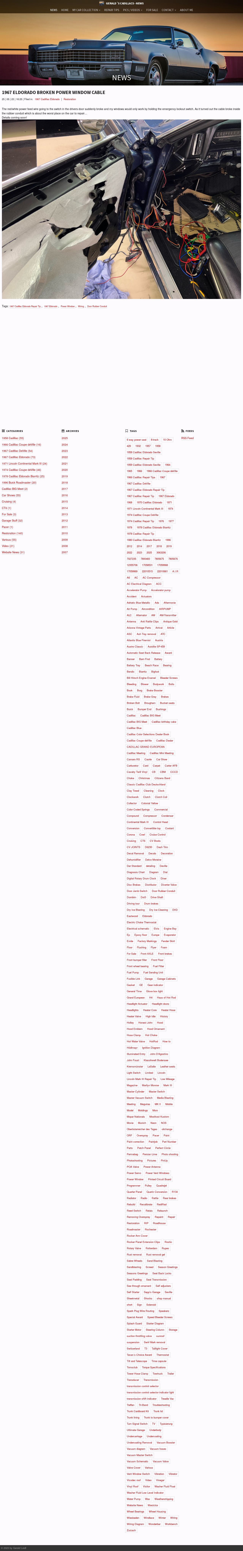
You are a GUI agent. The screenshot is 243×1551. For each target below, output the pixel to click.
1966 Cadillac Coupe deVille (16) (21, 444)
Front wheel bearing (137, 966)
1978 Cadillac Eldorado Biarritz (154, 527)
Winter (162, 1517)
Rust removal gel (155, 1254)
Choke (130, 778)
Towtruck (158, 1373)
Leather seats (167, 1066)
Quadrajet (161, 1185)
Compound (133, 815)
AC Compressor (151, 577)
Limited (149, 1072)
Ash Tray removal (146, 634)
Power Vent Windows (157, 1173)
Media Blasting (165, 1098)
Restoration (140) (12, 533)
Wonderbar (154, 1524)
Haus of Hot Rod (166, 997)
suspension (133, 1342)
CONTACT (168, 10)
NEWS (53, 10)
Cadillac (131, 715)
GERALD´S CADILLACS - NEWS (125, 3)
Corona (131, 834)
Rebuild (131, 1204)
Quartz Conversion (157, 1192)
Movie (130, 1123)
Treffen (130, 1405)
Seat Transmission (156, 1279)
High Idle (150, 1016)
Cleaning (148, 790)
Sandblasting (134, 1267)
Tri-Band (143, 1405)
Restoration (70, 99)
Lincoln (161, 1072)
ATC (163, 634)
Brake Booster (155, 690)
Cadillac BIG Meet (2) (15, 489)
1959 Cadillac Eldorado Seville (143, 464)
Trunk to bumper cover (156, 1417)
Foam (164, 947)
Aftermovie (170, 602)
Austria (159, 640)
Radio (144, 1198)
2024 (65, 444)
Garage (149, 978)
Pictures (151, 1160)
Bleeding (131, 684)
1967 (162, 477)
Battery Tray (133, 665)
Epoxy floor (140, 935)
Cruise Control (158, 834)
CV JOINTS (133, 847)
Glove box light (154, 991)
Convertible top (152, 828)
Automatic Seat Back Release (143, 653)
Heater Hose (168, 1010)
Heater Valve (134, 1016)
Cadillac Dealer (164, 740)
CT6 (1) (6, 508)
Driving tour (133, 903)
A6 (128, 577)
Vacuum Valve (161, 1461)
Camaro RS (133, 759)
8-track (155, 439)
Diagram (154, 872)
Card (145, 765)
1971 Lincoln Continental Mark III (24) (24, 463)
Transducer (133, 1380)
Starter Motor (134, 1329)
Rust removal (134, 1254)
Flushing (141, 947)
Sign (139, 1304)
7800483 (145, 558)
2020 (65, 470)
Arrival (159, 627)
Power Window (68, 306)
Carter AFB (171, 765)
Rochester (150, 1229)
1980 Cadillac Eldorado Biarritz (144, 540)
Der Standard (134, 866)
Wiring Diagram (135, 1524)
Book (130, 690)
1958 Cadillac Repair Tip (140, 458)
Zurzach (131, 1530)
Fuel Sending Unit (153, 972)
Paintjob (153, 1141)
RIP (146, 1223)
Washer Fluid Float (165, 1486)
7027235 (131, 558)
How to (166, 1041)
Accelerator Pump (137, 590)
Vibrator (173, 1474)
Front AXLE (147, 953)
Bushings (161, 709)
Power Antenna (152, 1166)
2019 (65, 476)
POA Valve (133, 1166)
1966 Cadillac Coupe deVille (162, 471)
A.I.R (175, 571)
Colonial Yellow (149, 803)
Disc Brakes (133, 884)
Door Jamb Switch (137, 891)
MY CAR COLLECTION (85, 10)
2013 (65, 514)
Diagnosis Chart (136, 872)
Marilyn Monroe (150, 1085)
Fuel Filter (158, 966)
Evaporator (170, 935)
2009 (65, 540)
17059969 (132, 571)
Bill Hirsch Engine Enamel (141, 678)
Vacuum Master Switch (139, 1455)
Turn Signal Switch (137, 1423)
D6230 (148, 847)
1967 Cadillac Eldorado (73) (19, 457)
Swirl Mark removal (154, 1342)
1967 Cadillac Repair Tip (140, 496)
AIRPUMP (165, 609)
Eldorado (147, 916)
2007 (65, 552)
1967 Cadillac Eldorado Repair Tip (25, 306)
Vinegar (160, 1480)
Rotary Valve (134, 1248)
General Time (134, 991)
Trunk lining (133, 1417)
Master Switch (157, 1091)
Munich (142, 1123)
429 (129, 446)
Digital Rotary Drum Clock (141, 878)
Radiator (131, 1198)
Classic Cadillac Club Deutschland (146, 784)
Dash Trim (162, 847)
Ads (157, 602)
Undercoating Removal (139, 1442)
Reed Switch (134, 1210)
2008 (65, 546)
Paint (166, 1135)
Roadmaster (133, 1229)
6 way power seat (136, 439)
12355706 (132, 565)
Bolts (171, 684)
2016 (65, 495)
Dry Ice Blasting (136, 909)
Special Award (135, 1317)
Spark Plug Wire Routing (140, 1311)
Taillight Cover (159, 1348)
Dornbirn (131, 897)
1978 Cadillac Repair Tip (140, 533)
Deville (163, 866)
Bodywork (158, 684)
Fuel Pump (133, 972)
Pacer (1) (7, 527)
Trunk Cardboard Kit (138, 1411)
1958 (157, 446)
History (164, 1016)
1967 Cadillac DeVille (138, 483)
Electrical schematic (138, 928)
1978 (129, 527)
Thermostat (162, 1355)
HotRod (153, 1041)
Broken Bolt (133, 703)
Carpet (156, 765)
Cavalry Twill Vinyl (137, 772)
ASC (129, 634)
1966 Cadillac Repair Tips (141, 477)
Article (170, 627)
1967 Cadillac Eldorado (47, 99)
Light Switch (133, 1072)
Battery (158, 659)
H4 (150, 997)
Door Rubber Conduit (97, 306)
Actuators (146, 596)
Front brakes (165, 953)
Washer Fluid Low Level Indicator (145, 1492)
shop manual (164, 1298)
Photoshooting (135, 1160)
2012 (65, 520)
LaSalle (152, 1066)
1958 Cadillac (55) (13, 438)
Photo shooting (170, 1154)
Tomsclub (132, 1367)
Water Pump (133, 1499)
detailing (150, 866)
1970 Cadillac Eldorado (149, 502)
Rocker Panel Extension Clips (143, 1242)
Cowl (142, 834)
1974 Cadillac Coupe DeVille (142, 515)
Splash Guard (134, 1323)
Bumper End (144, 709)
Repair (171, 1217)
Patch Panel (144, 1148)
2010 (65, 533)
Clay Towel (133, 790)
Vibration (159, 1474)
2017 (65, 489)
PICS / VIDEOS (131, 10)
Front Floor (157, 960)
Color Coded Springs (138, 809)
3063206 (161, 552)
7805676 (173, 558)
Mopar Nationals (136, 1116)
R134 (175, 1192)
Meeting (131, 1104)
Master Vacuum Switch (139, 1098)
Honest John (145, 1022)
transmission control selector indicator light (150, 1392)
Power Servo (134, 1173)
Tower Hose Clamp (137, 1373)
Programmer (133, 1185)
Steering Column (155, 1329)
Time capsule (158, 1361)
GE (141, 985)
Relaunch (162, 1210)
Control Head (160, 822)
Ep (128, 935)
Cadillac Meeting (136, 753)
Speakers (164, 1311)
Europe (155, 935)
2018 (65, 482)
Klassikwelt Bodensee (156, 1060)
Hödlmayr (132, 1047)
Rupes (165, 1248)
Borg (139, 690)
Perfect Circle (162, 1148)
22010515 (147, 571)
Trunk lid (158, 1411)
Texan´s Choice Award (139, 1355)
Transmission (151, 1380)
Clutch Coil (161, 797)
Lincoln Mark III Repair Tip (141, 1079)
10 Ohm (167, 439)
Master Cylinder (135, 1091)
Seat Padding (134, 1279)
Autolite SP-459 (156, 646)
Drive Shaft (157, 897)
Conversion (133, 828)
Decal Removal (135, 853)
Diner (163, 878)
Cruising (131, 841)
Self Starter (133, 1292)
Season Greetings (168, 1267)
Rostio (168, 1242)
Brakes (165, 696)
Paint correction (135, 1141)
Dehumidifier (134, 859)
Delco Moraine (153, 859)
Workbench (171, 1524)
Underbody (155, 1430)
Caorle (148, 759)
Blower (144, 684)
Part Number (169, 1141)
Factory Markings (147, 941)
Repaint (159, 1217)
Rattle (155, 1198)
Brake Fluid (133, 696)
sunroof (160, 1336)
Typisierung (166, 1423)
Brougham (149, 703)
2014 (65, 508)
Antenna (131, 621)
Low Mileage (167, 1079)
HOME (65, 10)
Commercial (161, 809)
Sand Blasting (154, 1260)
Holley (130, 1022)
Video (148, 1480)
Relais (149, 1210)
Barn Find (144, 659)
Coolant (169, 828)
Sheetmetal (133, 1298)
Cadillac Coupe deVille (139, 740)
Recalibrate (146, 1204)
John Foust (133, 1060)
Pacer (156, 1135)
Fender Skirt (168, 941)
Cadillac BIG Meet (150, 715)
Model (130, 1110)
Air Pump (132, 609)
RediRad (161, 1204)
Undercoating (154, 1436)
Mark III (167, 1085)
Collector (132, 803)
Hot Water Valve (136, 1041)
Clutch (146, 797)
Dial (165, 872)
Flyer (153, 947)
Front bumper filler (137, 960)
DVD (175, 909)
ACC (159, 584)
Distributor (150, 884)
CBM (163, 772)
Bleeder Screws (169, 678)
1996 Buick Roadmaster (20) (19, 482)
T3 (145, 1348)
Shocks (148, 1298)
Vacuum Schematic (137, 1461)
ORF (129, 1135)
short (129, 1304)
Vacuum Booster (166, 1442)
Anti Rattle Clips (149, 621)
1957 (148, 446)
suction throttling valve (139, 1336)
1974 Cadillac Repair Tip (140, 521)
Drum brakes (151, 903)
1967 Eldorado (50, 306)
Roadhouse (159, 1223)
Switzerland (133, 1348)
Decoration (167, 853)
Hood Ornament (156, 1029)
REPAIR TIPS (111, 10)
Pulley (148, 1185)
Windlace (149, 1517)
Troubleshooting (161, 1405)
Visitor (146, 1486)
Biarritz (143, 671)
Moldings (143, 1110)
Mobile (169, 1104)
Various (149, 1467)
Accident (131, 596)
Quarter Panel (134, 1192)
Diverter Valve (169, 884)
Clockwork (133, 797)
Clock (161, 790)
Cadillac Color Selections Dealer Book (148, 734)
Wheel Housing (157, 1511)
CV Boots (155, 841)
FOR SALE (152, 10)
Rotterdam (151, 1248)
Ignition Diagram (151, 1047)
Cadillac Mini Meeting (162, 753)
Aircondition (148, 609)
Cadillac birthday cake (164, 721)
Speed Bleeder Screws (160, 1317)
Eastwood (132, 916)
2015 (65, 501)
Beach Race (152, 665)
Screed (149, 1267)
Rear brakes (169, 1198)
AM (153, 615)
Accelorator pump (160, 590)
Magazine (132, 1085)
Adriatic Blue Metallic (138, 602)
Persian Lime (150, 1154)
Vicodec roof (134, 1480)
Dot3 (143, 897)
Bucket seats (167, 703)
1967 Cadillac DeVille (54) (17, 451)
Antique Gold (170, 621)
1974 (170, 508)
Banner (131, 659)
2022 (65, 457)
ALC (129, 615)
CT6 (142, 841)
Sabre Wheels (134, 1260)
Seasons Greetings (137, 1273)
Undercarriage (134, 1436)
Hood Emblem (135, 1029)
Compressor (150, 815)
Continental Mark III (138, 822)
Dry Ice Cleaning (158, 909)
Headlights (133, 1010)
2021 (65, 463)
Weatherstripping (164, 1499)
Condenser (167, 815)
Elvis (156, 928)
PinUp (164, 1160)
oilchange (167, 1129)
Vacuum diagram (136, 1449)
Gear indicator (155, 985)
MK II (158, 1104)
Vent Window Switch (138, 1474)
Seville (168, 1292)
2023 (65, 451)
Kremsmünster (135, 1066)
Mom (155, 1110)
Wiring (81, 306)
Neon (153, 1123)
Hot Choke (151, 1035)
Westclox (153, 1505)
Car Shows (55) (11, 495)
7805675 (159, 558)
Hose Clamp (134, 1035)
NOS (163, 1123)
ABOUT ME (186, 10)
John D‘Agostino (159, 1054)
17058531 (147, 565)
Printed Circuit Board (159, 1179)
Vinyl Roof (132, 1486)
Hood (160, 1022)
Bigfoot (155, 671)
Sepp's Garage (152, 1292)
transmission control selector (143, 1386)
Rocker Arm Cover (137, 1235)
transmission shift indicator (141, 1398)
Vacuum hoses (158, 1449)
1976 (161, 521)
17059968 (162, 565)
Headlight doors (160, 1004)
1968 (129, 502)
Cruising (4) (9, 501)
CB (153, 772)
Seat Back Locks (161, 1273)
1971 (169, 502)
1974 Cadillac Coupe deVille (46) (21, 470)
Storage (173, 1329)
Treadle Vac (167, 1398)
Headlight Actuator (137, 1004)
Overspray (142, 1135)
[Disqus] (121, 363)
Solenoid (151, 1304)
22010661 (162, 571)
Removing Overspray (138, 1217)
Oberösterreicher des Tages (142, 1129)
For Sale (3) (9, 514)
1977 (171, 521)
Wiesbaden (133, 1517)
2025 (65, 438)
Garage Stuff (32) (12, 520)
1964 (167, 464)
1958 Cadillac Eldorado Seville (143, 452)
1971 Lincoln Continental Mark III (145, 508)
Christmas (144, 778)
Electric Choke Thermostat (141, 922)
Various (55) (9, 540)
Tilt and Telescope (137, 1361)
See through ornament (139, 1286)
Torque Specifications (154, 1367)
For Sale (131, 953)
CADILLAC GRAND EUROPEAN (146, 747)
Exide (130, 941)
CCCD (174, 772)
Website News (135, 1505)
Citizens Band (162, 778)
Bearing (167, 665)
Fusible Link (133, 978)
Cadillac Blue (134, 728)
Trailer (170, 1373)
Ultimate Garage (136, 1430)
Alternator (141, 615)
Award (168, 653)
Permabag (132, 1154)
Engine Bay (170, 928)
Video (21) (8, 546)
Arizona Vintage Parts (139, 627)
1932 (138, 446)
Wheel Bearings (135, 1511)
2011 (65, 527)
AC (136, 577)
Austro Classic (135, 646)
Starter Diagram (155, 1323)
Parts (130, 1148)
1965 (129, 471)
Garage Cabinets (166, 978)
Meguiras (145, 1104)
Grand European (136, 997)
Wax (147, 1499)
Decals (152, 853)
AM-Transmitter (168, 615)
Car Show (161, 759)
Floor (129, 947)
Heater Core (150, 1010)
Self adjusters (163, 1286)
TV (153, 1423)
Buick (130, 709)
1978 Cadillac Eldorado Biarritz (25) (23, 476)
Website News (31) (13, 552)
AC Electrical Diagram (139, 584)
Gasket (131, 985)
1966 (139, 471)
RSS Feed (187, 438)
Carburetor (132, 765)
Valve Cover (133, 1467)
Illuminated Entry (136, 1054)
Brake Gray (150, 696)
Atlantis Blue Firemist (139, 640)
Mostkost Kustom (159, 1116)
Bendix (130, 671)
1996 (168, 540)
